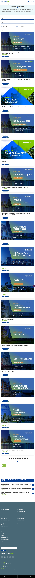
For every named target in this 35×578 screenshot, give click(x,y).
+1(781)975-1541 (5, 566)
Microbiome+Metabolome (5, 518)
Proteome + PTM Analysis (21, 511)
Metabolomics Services (5, 504)
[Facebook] (2, 557)
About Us (2, 533)
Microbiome (19, 523)
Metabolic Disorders (21, 518)
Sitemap (2, 574)
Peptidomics (19, 507)
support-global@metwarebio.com (8, 563)
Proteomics (20, 504)
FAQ (2, 541)
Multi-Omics (3, 514)
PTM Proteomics (20, 509)
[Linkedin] (7, 557)
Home (3, 4)
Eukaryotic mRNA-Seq (4, 526)
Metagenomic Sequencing (5, 529)
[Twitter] (5, 557)
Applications (20, 514)
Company (7, 4)
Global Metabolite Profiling (5, 506)
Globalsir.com (12, 574)
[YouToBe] (13, 557)
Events (11, 4)
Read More (5, 56)
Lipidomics (2, 507)
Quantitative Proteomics (21, 506)
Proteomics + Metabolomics (5, 516)
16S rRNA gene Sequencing (5, 528)
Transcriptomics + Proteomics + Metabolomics (6, 524)
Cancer (19, 516)
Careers (2, 535)
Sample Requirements (5, 539)
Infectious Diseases (21, 520)
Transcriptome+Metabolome (5, 520)
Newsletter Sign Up (4, 537)
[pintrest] (10, 557)
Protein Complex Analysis (21, 513)
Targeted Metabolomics (5, 509)
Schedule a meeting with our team (13, 12)
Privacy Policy (8, 574)
